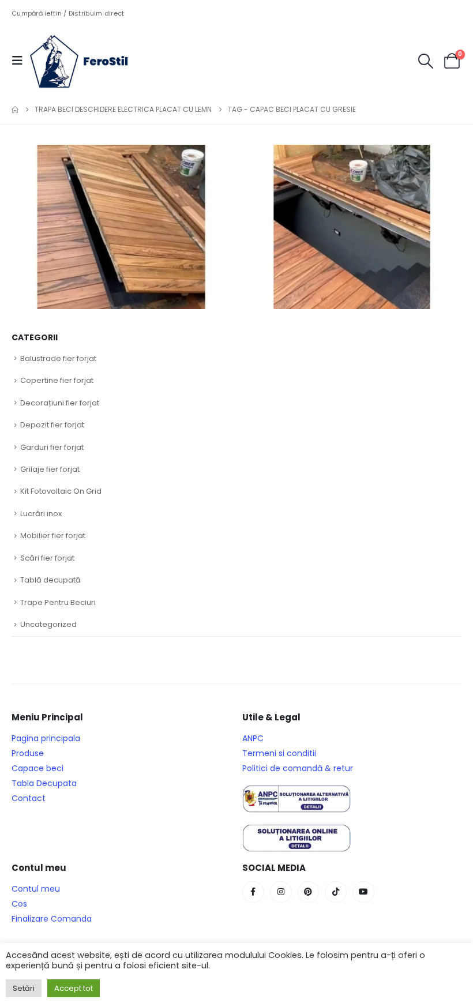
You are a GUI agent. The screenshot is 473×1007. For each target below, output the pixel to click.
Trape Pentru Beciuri (58, 602)
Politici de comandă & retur (297, 768)
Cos (19, 904)
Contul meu (36, 889)
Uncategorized (48, 624)
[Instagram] (281, 892)
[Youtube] (363, 892)
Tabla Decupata (44, 783)
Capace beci (37, 768)
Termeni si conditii (279, 753)
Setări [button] (24, 988)
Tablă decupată (50, 579)
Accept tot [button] (73, 988)
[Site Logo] (87, 61)
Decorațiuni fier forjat (59, 402)
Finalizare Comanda (52, 919)
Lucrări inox (41, 513)
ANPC (253, 738)
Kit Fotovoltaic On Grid (61, 491)
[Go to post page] (123, 226)
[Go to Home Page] (15, 109)
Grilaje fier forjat (50, 469)
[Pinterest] (309, 892)
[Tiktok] (336, 892)
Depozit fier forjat (52, 424)
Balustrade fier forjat (58, 358)
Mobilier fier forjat (52, 535)
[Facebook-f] (253, 892)
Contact (29, 798)
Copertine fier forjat (56, 380)
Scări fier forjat (47, 558)
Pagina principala (46, 738)
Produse (28, 753)
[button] (21, 60)
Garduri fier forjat (52, 447)
